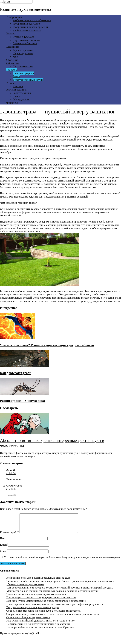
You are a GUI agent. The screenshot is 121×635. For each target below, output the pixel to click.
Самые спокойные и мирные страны (28, 617)
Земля (16, 76)
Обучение (12, 59)
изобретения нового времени (30, 26)
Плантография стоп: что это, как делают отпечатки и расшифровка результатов (55, 604)
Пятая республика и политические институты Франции (40, 627)
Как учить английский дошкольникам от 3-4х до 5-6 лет (40, 620)
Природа (11, 69)
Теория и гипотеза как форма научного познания (36, 594)
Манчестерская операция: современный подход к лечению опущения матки (52, 590)
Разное (10, 83)
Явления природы (23, 73)
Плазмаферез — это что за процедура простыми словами (41, 597)
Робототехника (22, 92)
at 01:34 (11, 473)
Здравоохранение (23, 50)
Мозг (16, 56)
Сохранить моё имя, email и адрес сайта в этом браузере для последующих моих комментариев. (62, 557)
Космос (10, 33)
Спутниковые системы (26, 40)
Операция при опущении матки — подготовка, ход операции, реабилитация (52, 614)
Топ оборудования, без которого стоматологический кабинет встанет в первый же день (59, 587)
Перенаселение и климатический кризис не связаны (38, 623)
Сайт (3, 551)
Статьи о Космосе (23, 36)
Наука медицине (23, 53)
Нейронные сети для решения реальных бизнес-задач (38, 577)
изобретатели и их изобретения (32, 20)
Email (3, 544)
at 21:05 (11, 488)
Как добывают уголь (15, 373)
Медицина (12, 46)
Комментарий (9, 532)
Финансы (12, 102)
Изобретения (14, 17)
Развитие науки (14, 9)
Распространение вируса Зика (22, 401)
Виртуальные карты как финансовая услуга (32, 607)
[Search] (1, 2)
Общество (12, 63)
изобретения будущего (26, 23)
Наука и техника (16, 89)
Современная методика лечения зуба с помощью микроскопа (43, 610)
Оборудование (21, 99)
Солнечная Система (25, 43)
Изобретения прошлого (27, 30)
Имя (2, 538)
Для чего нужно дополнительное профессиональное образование (46, 600)
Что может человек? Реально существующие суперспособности (47, 345)
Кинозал (18, 86)
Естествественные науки (28, 79)
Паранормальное (23, 66)
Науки (16, 96)
